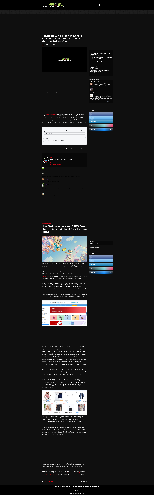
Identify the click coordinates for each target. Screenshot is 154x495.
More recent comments (94, 104)
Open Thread (61, 486)
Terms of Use (88, 486)
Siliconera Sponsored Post (60, 234)
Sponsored (48, 223)
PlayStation (63, 11)
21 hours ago (96, 99)
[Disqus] (64, 182)
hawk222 (95, 83)
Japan (73, 148)
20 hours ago (95, 92)
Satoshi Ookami (97, 89)
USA (86, 150)
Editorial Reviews (48, 133)
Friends (46, 138)
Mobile (76, 11)
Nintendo (56, 11)
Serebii (60, 119)
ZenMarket (60, 293)
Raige (95, 95)
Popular (97, 79)
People (90, 79)
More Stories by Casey (56, 164)
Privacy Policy (95, 486)
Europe (69, 148)
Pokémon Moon (78, 148)
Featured (44, 223)
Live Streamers (48, 135)
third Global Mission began (50, 114)
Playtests (94, 11)
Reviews (82, 11)
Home (44, 11)
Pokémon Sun (84, 148)
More (98, 11)
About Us (74, 486)
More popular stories (94, 75)
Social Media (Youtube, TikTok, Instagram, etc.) (54, 140)
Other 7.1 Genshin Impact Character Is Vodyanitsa (98, 86)
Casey (47, 44)
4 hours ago (109, 86)
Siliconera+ (50, 11)
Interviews (87, 11)
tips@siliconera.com (79, 493)
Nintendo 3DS (44, 33)
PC (73, 11)
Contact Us (81, 486)
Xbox (69, 11)
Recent (94, 79)
